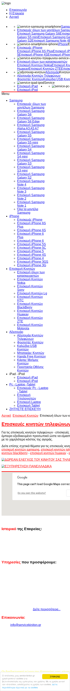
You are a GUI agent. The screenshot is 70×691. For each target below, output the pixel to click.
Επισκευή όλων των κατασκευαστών (42, 61)
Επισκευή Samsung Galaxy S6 (38, 33)
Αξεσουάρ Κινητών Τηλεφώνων (38, 75)
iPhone (63, 44)
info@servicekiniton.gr (25, 625)
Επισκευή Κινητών (25, 415)
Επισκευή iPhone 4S (33, 54)
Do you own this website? (32, 493)
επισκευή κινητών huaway (48, 453)
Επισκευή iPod (27, 89)
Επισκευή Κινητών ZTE (45, 68)
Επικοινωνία (18, 9)
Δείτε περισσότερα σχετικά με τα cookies (30, 686)
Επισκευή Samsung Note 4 (50, 40)
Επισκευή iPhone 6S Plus (35, 51)
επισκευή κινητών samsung (20, 449)
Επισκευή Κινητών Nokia (34, 65)
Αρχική (14, 17)
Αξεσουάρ (52, 72)
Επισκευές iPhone (29, 47)
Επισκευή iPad (27, 86)
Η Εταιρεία (16, 13)
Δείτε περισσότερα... (46, 609)
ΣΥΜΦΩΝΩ (55, 676)
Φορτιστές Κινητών (30, 79)
